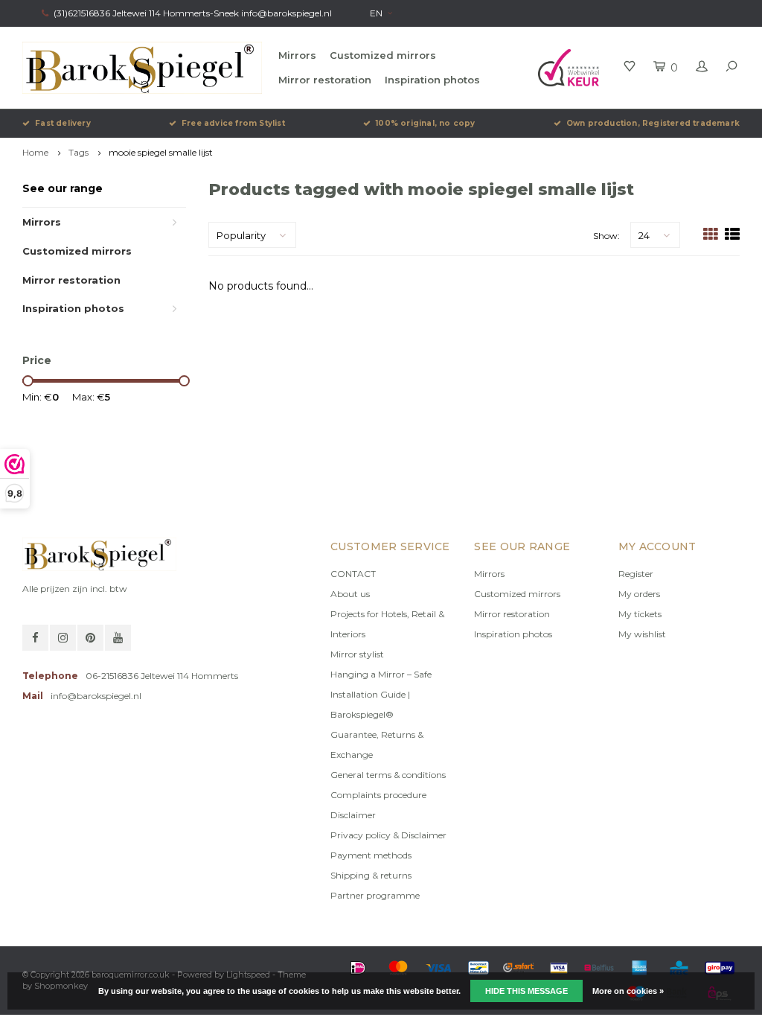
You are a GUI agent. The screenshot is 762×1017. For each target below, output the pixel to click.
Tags (78, 152)
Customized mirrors (383, 55)
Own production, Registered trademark (653, 123)
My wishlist (642, 634)
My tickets (640, 613)
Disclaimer (353, 814)
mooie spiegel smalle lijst (161, 152)
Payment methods (371, 855)
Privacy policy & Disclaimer (388, 835)
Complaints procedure (378, 794)
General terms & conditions (388, 774)
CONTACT (353, 573)
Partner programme (375, 895)
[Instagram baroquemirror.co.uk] (63, 638)
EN (376, 13)
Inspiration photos (432, 80)
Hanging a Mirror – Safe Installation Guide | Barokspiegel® (381, 694)
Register (635, 573)
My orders (639, 593)
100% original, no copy (425, 123)
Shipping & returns (371, 875)
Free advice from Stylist (233, 123)
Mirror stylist (357, 654)
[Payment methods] (358, 968)
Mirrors (297, 55)
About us (350, 593)
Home (35, 152)
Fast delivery (63, 123)
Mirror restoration (324, 80)
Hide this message (526, 990)
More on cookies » (628, 990)
